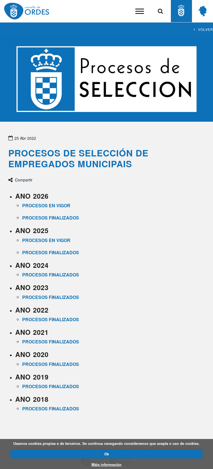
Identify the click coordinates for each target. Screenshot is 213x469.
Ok (106, 453)
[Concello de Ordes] (181, 11)
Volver (205, 29)
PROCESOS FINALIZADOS (51, 364)
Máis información (106, 464)
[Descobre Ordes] (202, 11)
